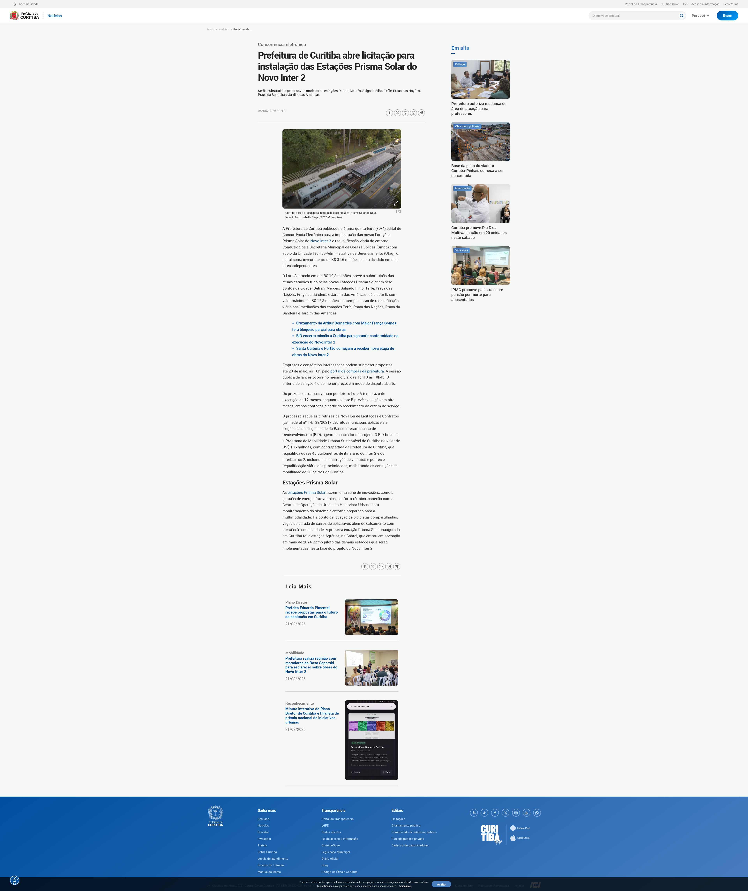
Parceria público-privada (408, 839)
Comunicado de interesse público (414, 832)
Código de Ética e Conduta (339, 872)
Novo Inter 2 (320, 240)
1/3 (398, 211)
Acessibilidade (29, 4)
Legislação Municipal (336, 852)
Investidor (264, 839)
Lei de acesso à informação (340, 839)
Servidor (263, 832)
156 (685, 4)
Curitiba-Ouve (670, 4)
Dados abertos (331, 832)
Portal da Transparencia (338, 819)
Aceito (441, 884)
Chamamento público (406, 825)
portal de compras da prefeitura (357, 371)
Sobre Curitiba (267, 852)
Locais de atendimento (273, 858)
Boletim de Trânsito (271, 865)
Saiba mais (405, 886)
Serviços (263, 819)
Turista (262, 845)
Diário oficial (330, 858)
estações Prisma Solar (306, 492)
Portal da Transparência (641, 4)
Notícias (224, 29)
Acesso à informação (705, 4)
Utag (325, 865)
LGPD (325, 825)
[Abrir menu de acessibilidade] (14, 880)
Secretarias (730, 4)
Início (210, 29)
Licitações (398, 819)
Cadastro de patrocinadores (410, 845)
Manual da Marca (269, 872)
